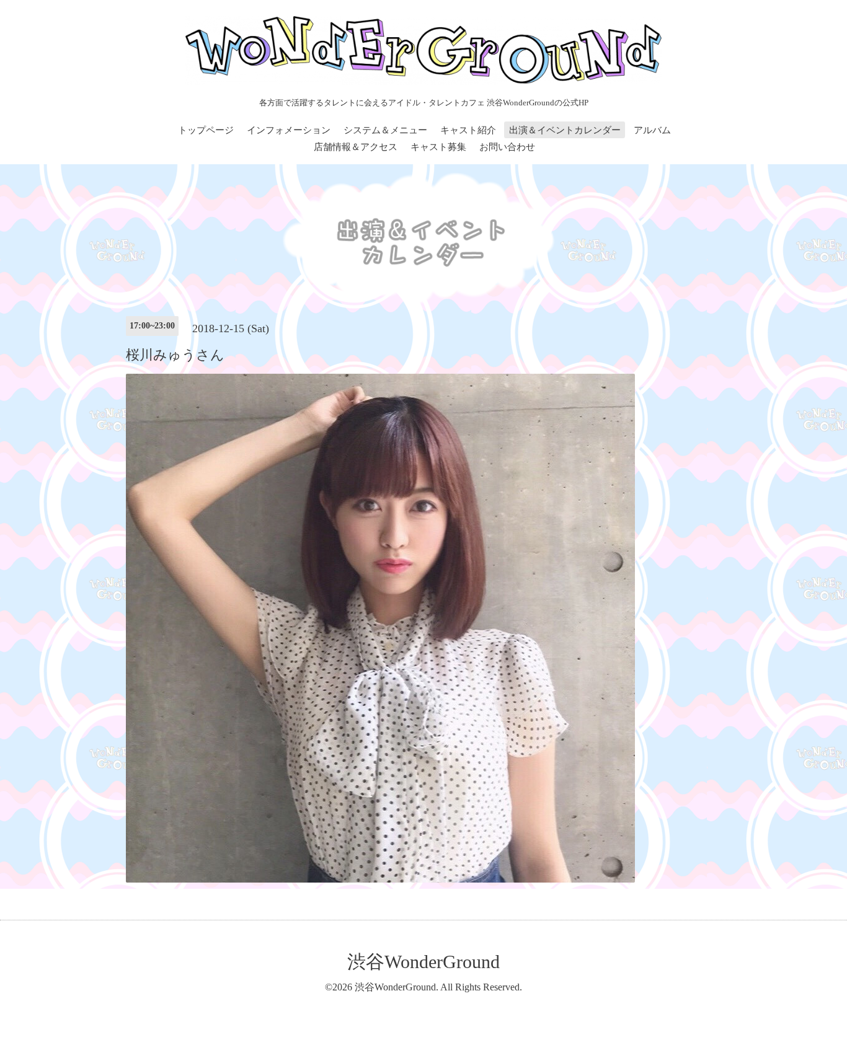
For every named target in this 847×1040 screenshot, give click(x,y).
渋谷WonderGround (423, 961)
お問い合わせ (507, 147)
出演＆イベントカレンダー (565, 130)
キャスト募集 (438, 147)
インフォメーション (288, 130)
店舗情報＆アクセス (355, 147)
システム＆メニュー (385, 130)
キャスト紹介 (468, 130)
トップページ (206, 130)
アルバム (652, 130)
